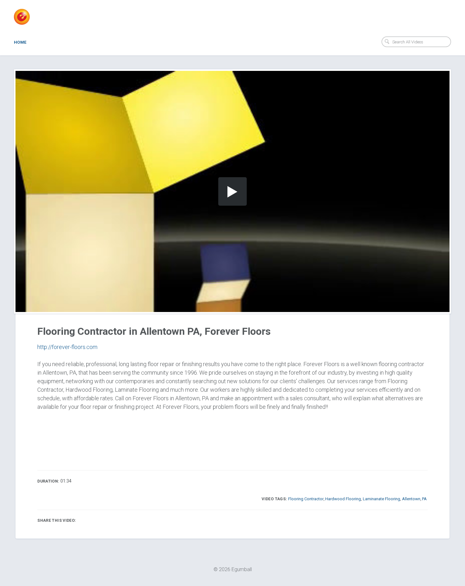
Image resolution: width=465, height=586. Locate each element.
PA (424, 498)
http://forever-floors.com (67, 347)
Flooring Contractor (306, 498)
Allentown (411, 498)
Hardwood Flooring (343, 498)
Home (20, 42)
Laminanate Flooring (381, 498)
